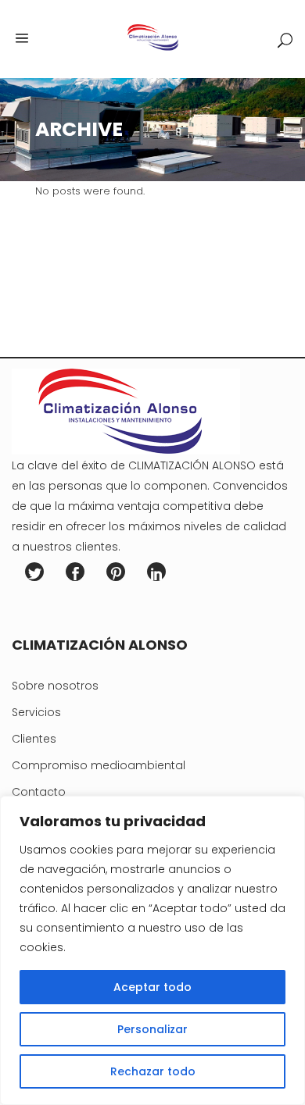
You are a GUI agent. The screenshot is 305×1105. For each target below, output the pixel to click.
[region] (152, 950)
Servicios (36, 712)
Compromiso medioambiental (98, 765)
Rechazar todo (153, 1071)
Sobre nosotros (55, 685)
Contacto (39, 792)
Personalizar (152, 1029)
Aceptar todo (152, 987)
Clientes (34, 739)
